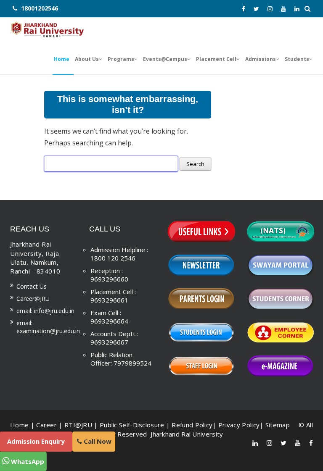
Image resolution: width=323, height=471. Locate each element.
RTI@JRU (78, 425)
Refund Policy (192, 425)
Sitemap (277, 425)
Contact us (31, 286)
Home (19, 425)
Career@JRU (33, 299)
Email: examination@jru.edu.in (48, 327)
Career (46, 425)
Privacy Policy (238, 425)
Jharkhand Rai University (186, 434)
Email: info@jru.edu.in (45, 311)
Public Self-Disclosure (132, 425)
